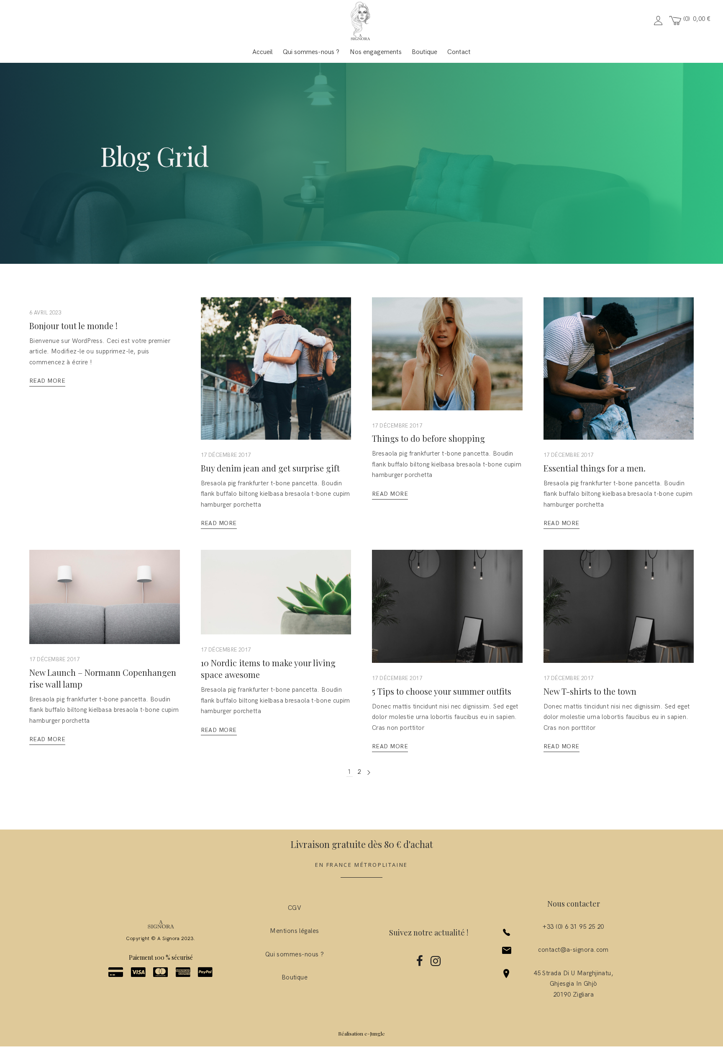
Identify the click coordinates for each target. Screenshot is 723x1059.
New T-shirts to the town (590, 691)
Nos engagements (376, 52)
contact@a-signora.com (573, 949)
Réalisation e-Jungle (361, 1033)
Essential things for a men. (595, 468)
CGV (294, 908)
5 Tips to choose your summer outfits (441, 691)
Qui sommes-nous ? (311, 52)
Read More (47, 380)
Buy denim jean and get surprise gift (270, 468)
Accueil (262, 52)
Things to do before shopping (428, 438)
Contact (459, 52)
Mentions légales (294, 931)
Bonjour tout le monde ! (73, 325)
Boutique (424, 52)
